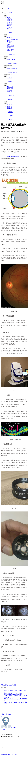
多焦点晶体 (11, 95)
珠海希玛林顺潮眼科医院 (14, 156)
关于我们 (10, 12)
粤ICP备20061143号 (6, 755)
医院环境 (9, 27)
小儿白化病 (10, 88)
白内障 (9, 42)
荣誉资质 (9, 20)
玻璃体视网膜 (10, 46)
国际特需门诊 (11, 54)
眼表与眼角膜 (10, 49)
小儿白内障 (10, 87)
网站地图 (14, 755)
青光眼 (9, 44)
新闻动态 (10, 116)
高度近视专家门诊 (13, 72)
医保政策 (9, 106)
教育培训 (9, 25)
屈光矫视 (9, 37)
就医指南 (10, 99)
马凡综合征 (10, 90)
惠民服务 (9, 22)
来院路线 (9, 108)
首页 (9, 8)
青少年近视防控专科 (12, 39)
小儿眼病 (9, 41)
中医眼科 (9, 50)
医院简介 (9, 17)
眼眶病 (9, 47)
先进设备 (9, 28)
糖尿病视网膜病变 (13, 63)
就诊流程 (9, 104)
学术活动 (9, 24)
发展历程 (9, 19)
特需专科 (10, 81)
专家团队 (10, 112)
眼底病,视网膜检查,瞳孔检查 (8, 685)
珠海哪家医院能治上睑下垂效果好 (13, 694)
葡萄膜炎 (9, 91)
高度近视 (9, 78)
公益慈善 (10, 119)
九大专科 (10, 32)
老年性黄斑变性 (11, 59)
